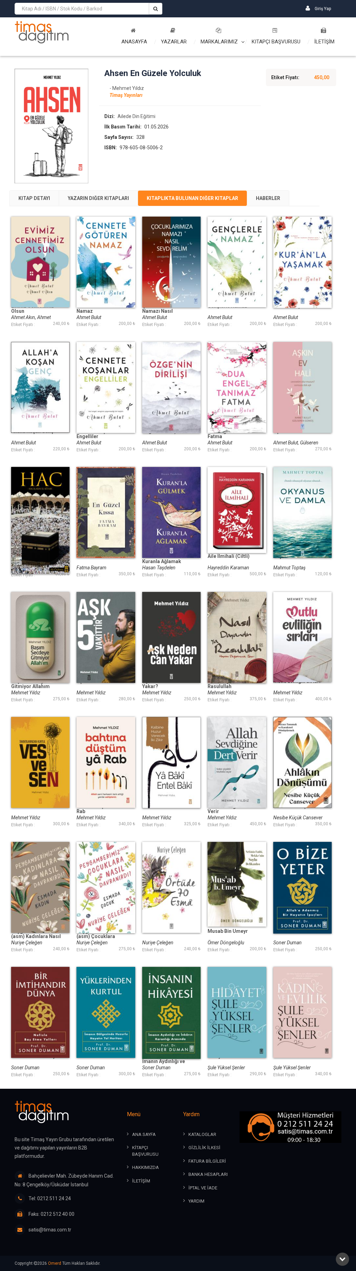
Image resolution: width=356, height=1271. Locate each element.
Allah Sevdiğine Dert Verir (231, 809)
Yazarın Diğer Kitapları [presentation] (98, 198)
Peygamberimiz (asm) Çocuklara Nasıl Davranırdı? (96, 936)
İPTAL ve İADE (202, 1187)
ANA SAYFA (144, 1134)
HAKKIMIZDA (145, 1167)
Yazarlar (174, 42)
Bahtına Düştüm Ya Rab (97, 809)
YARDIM (196, 1201)
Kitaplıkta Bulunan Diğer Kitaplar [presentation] (192, 198)
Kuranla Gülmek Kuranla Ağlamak (161, 559)
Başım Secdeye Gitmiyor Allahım (30, 684)
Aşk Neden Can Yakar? (159, 684)
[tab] (34, 198)
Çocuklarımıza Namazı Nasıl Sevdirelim (159, 311)
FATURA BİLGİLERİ (207, 1161)
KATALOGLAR (202, 1134)
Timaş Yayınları (126, 95)
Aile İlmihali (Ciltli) (229, 556)
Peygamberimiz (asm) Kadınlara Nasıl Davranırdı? (36, 936)
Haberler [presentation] (268, 198)
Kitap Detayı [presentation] (34, 198)
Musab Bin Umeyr (228, 931)
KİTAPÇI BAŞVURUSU (145, 1151)
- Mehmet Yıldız (127, 88)
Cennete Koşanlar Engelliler (96, 434)
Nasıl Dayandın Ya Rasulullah (228, 684)
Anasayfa (134, 42)
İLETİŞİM (324, 42)
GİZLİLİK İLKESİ (204, 1147)
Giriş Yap (322, 8)
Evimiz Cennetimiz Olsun (32, 308)
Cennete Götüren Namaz (95, 308)
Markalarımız (219, 42)
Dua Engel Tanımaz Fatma (230, 434)
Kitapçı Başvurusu (276, 42)
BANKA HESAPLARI (208, 1174)
